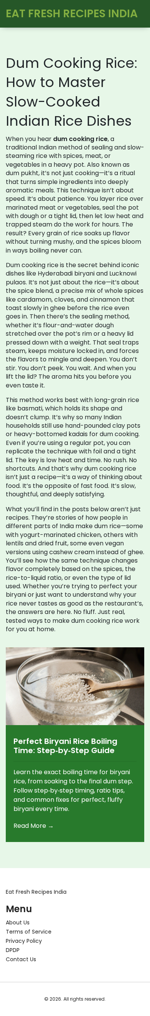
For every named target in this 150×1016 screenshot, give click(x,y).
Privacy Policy (24, 941)
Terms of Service (29, 932)
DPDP (13, 950)
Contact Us (21, 959)
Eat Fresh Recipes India (72, 13)
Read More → (33, 825)
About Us (18, 922)
